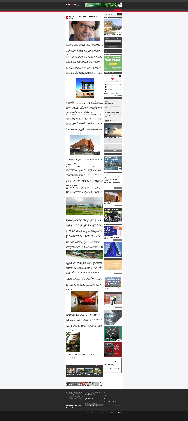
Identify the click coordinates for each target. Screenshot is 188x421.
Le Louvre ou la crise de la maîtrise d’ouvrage (113, 118)
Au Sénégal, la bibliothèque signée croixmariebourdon (110, 203)
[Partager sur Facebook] (67, 358)
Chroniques (106, 395)
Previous (102, 227)
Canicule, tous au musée (109, 103)
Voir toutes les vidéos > (117, 205)
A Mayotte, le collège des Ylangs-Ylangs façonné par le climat (97, 374)
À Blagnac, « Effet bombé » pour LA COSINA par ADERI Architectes (112, 35)
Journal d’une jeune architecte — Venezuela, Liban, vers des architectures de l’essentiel (113, 106)
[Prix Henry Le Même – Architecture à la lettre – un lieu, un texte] (113, 265)
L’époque (105, 399)
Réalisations (106, 398)
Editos (105, 392)
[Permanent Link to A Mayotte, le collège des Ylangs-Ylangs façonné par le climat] (98, 368)
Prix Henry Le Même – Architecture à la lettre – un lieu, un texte (112, 271)
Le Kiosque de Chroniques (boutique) (110, 401)
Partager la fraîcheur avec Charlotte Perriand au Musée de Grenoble (113, 115)
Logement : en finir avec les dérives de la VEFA (80, 374)
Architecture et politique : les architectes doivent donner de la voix (112, 100)
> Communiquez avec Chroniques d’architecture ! (93, 394)
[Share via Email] (75, 358)
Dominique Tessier (78, 363)
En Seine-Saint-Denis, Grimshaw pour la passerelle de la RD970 (111, 185)
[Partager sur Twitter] (69, 358)
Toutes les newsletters (107, 402)
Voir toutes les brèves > (117, 187)
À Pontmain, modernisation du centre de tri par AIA (112, 183)
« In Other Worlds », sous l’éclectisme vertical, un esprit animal (113, 110)
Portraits (74, 362)
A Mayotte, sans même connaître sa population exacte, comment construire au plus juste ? (89, 374)
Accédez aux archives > (113, 46)
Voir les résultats (113, 150)
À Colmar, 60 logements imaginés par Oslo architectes (111, 180)
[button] (113, 139)
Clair (116, 405)
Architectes (106, 396)
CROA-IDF (72, 363)
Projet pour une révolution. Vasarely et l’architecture (111, 238)
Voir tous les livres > (118, 307)
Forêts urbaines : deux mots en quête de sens (113, 112)
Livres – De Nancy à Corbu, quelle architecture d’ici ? (112, 305)
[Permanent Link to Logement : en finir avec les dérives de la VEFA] (80, 368)
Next (123, 227)
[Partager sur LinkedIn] (71, 358)
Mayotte (84, 363)
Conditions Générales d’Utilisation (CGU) (103, 413)
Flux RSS (74, 407)
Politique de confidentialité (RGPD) (90, 413)
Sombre (120, 405)
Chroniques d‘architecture (73, 5)
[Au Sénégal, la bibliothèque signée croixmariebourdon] (113, 197)
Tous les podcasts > (118, 95)
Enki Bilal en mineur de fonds (110, 120)
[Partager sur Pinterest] (73, 358)
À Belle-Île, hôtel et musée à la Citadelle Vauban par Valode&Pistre (112, 177)
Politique (105, 393)
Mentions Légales (113, 413)
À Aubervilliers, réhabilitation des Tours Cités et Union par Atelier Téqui (112, 175)
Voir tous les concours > (117, 273)
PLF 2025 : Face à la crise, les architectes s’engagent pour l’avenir (71, 374)
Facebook (69, 407)
